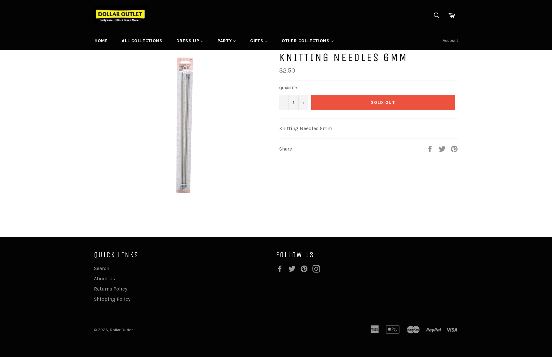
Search (101, 268)
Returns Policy (110, 289)
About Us (104, 279)
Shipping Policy (112, 299)
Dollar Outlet (121, 329)
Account (450, 40)
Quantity (288, 88)
